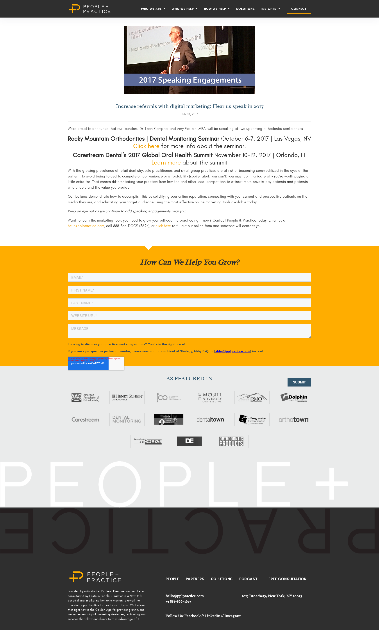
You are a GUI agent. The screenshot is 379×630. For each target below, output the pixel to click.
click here (163, 226)
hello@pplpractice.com (86, 226)
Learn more (166, 162)
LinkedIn (212, 616)
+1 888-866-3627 (178, 601)
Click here (147, 146)
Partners (195, 579)
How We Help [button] (215, 9)
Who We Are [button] (152, 9)
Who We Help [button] (183, 9)
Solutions (245, 9)
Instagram (233, 616)
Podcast (248, 579)
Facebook (192, 616)
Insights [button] (269, 9)
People (172, 579)
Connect (299, 9)
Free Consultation (287, 579)
